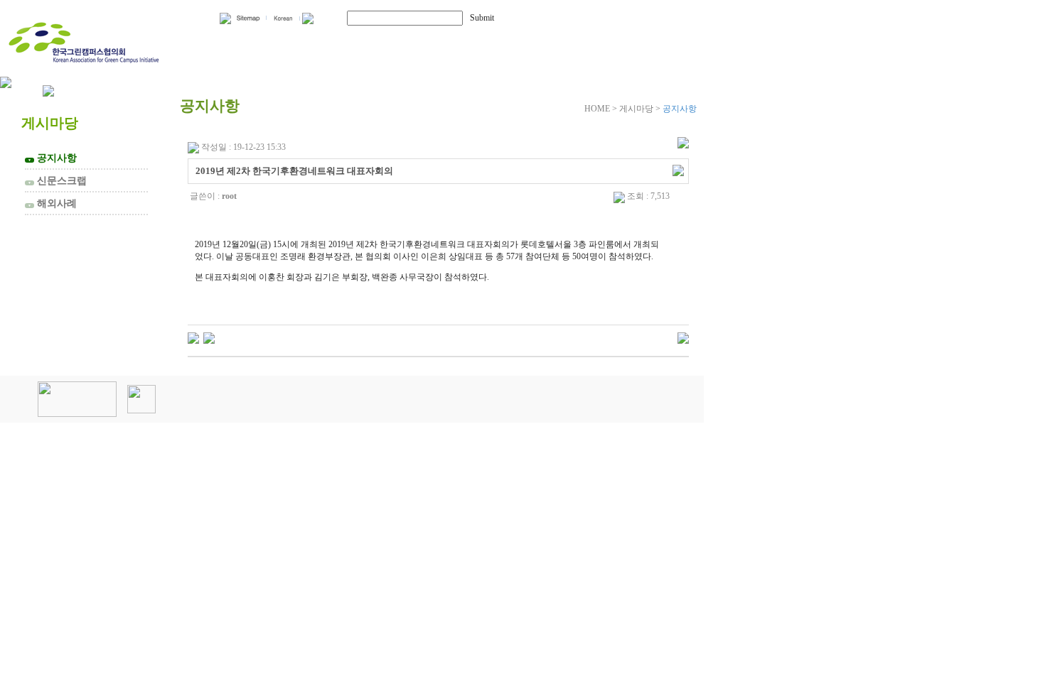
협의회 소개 (258, 41)
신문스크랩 (57, 180)
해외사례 (52, 203)
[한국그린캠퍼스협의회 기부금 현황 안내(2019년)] (193, 337)
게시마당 (624, 41)
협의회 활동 (392, 41)
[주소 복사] (678, 170)
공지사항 (52, 157)
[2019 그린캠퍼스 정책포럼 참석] (209, 337)
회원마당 (510, 41)
